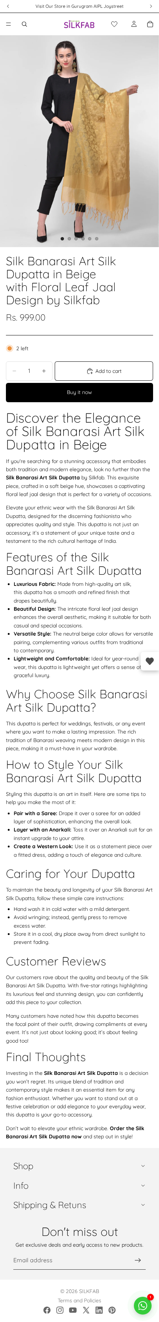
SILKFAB (89, 1291)
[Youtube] (72, 1310)
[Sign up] (138, 1260)
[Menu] (8, 24)
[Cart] (150, 24)
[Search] (24, 24)
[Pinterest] (112, 1310)
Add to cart (108, 371)
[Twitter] (86, 1310)
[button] (114, 24)
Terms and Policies (79, 1300)
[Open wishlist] (150, 661)
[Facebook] (47, 1310)
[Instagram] (59, 1310)
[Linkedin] (99, 1310)
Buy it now (79, 392)
